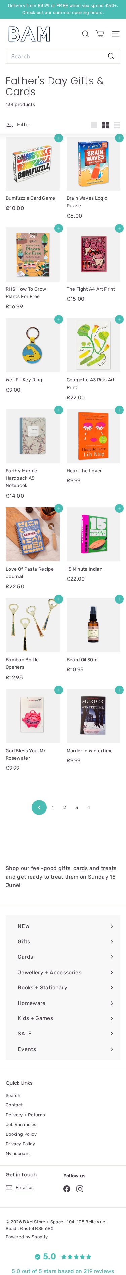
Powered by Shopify (27, 1236)
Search (13, 1095)
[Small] (105, 125)
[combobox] (63, 56)
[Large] (94, 125)
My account (18, 1153)
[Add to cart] (58, 138)
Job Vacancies (21, 1124)
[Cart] (100, 34)
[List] (117, 125)
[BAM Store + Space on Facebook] (66, 1188)
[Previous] (39, 807)
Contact (14, 1104)
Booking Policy (21, 1134)
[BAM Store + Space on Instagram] (79, 1188)
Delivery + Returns (25, 1114)
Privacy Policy (20, 1143)
